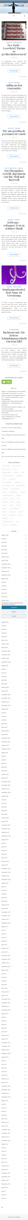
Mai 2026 (4, 546)
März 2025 (4, 596)
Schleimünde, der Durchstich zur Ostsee (12, 393)
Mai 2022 (4, 720)
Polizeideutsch (14, 508)
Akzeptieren (14, 607)
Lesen (18, 498)
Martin (3, 449)
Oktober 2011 (5, 1180)
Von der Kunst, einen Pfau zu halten (15, 456)
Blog (15, 469)
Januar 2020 (5, 821)
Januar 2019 (5, 865)
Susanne (4, 442)
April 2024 (4, 636)
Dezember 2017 (6, 912)
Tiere (17, 521)
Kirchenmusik (13, 492)
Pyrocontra (17, 42)
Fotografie (12, 479)
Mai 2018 (4, 894)
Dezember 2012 (6, 1129)
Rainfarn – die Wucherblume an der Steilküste (14, 391)
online (11, 505)
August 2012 (5, 1144)
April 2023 (4, 680)
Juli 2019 (4, 843)
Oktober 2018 (5, 876)
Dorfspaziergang (8, 475)
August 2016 (5, 970)
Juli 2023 (4, 669)
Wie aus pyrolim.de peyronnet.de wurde (14, 132)
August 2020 (5, 796)
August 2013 (5, 1100)
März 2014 (4, 1075)
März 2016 (4, 988)
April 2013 (4, 1115)
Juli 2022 (4, 712)
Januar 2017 (5, 952)
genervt (9, 287)
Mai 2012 (4, 1155)
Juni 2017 (4, 934)
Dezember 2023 (6, 651)
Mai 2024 (4, 633)
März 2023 (4, 683)
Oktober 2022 (5, 702)
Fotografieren (7, 482)
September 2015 (6, 1010)
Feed (15, 388)
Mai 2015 (4, 1024)
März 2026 (4, 553)
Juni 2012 (4, 1151)
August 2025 (5, 578)
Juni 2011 (4, 1195)
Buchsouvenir (14, 329)
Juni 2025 (4, 586)
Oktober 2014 (5, 1050)
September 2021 (6, 749)
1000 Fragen (6, 466)
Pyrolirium (14, 5)
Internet (5, 488)
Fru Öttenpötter (10, 168)
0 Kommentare (22, 122)
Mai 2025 (4, 589)
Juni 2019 (4, 847)
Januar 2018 (5, 908)
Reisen (21, 511)
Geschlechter (20, 485)
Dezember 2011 (6, 1173)
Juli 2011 (4, 1191)
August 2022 (5, 709)
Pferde (18, 505)
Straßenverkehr (8, 521)
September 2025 (6, 575)
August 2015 (5, 1013)
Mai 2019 (4, 850)
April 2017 (4, 941)
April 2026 (4, 549)
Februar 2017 (5, 948)
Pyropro (17, 82)
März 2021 (4, 770)
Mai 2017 (4, 937)
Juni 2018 (4, 890)
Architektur (16, 466)
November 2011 (6, 1176)
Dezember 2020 (6, 781)
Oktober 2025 (5, 571)
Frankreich (18, 482)
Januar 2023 (5, 691)
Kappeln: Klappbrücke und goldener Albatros (13, 395)
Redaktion (13, 511)
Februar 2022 (5, 731)
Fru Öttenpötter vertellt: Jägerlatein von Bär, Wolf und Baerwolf (14, 175)
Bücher (16, 472)
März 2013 (4, 1118)
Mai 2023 (4, 676)
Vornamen (13, 525)
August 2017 (5, 926)
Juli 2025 (4, 582)
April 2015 (4, 1028)
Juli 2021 (4, 756)
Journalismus (15, 488)
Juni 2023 (4, 673)
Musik (12, 502)
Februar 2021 (5, 774)
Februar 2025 (5, 600)
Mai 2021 (4, 763)
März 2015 (4, 1031)
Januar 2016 (5, 995)
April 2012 (4, 1158)
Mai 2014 (4, 1068)
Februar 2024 (5, 644)
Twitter (5, 525)
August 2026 (5, 535)
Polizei (5, 508)
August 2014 (5, 1057)
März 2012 (4, 1162)
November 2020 (6, 785)
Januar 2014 (5, 1082)
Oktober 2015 (5, 1006)
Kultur (5, 498)
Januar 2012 (5, 1169)
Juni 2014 (4, 1064)
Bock (3, 435)
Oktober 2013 (5, 1093)
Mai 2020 (4, 807)
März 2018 (4, 901)
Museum (5, 502)
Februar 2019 (5, 861)
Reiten (5, 515)
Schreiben (12, 515)
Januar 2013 (5, 1126)
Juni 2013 (4, 1108)
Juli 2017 (4, 930)
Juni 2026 (4, 542)
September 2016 (6, 966)
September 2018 (6, 879)
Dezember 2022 (6, 694)
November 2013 (6, 1089)
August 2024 (5, 622)
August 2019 (5, 839)
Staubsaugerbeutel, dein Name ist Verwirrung (14, 292)
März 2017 (4, 944)
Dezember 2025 (6, 564)
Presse (5, 511)
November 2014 (6, 1046)
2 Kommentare (22, 260)
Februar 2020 (5, 818)
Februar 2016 (5, 992)
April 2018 (4, 897)
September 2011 (6, 1184)
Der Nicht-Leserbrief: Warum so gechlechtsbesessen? (14, 49)
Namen (18, 502)
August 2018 (5, 883)
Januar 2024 (5, 647)
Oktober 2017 (5, 919)
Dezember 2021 (6, 738)
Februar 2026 (5, 557)
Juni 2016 (4, 977)
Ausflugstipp (7, 469)
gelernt (10, 219)
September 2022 (6, 705)
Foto (4, 479)
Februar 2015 (5, 1035)
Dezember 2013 (6, 1086)
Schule (20, 515)
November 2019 (6, 828)
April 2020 (4, 810)
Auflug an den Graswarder (14, 86)
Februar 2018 (5, 905)
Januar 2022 (5, 734)
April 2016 (4, 984)
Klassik (22, 492)
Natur (4, 505)
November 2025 (6, 567)
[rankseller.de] (14, 1207)
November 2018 (6, 872)
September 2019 (6, 836)
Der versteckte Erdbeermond (10, 415)
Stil (11, 518)
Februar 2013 (5, 1122)
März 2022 (4, 727)
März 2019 (4, 857)
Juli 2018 (4, 886)
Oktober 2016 (5, 963)
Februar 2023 (5, 687)
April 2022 (4, 723)
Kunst (12, 498)
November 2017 (6, 915)
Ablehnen (14, 611)
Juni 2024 (4, 629)
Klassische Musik (8, 495)
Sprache (5, 518)
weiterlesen (14, 71)
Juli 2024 (4, 625)
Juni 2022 (4, 716)
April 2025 (4, 593)
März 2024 (4, 640)
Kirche (5, 492)
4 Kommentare (22, 76)
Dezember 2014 (6, 1042)
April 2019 (4, 854)
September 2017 (6, 923)
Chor (22, 472)
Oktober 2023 (5, 658)
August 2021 (5, 752)
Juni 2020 (4, 803)
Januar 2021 (5, 778)
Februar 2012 (5, 1166)
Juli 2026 (4, 538)
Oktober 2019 (5, 832)
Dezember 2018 (6, 868)
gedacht (9, 42)
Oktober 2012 (5, 1137)
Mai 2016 (4, 981)
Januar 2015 (5, 1039)
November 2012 (6, 1133)
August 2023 (5, 665)
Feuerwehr (19, 475)
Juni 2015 (4, 1021)
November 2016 (6, 959)
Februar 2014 (5, 1079)
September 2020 (6, 792)
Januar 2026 (5, 560)
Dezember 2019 (6, 825)
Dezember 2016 (6, 955)
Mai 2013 (4, 1111)
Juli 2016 (4, 973)
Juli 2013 (4, 1104)
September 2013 (6, 1097)
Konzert (18, 495)
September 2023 (6, 662)
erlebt (10, 82)
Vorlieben (14, 616)
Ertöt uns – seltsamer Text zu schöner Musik (14, 225)
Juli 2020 (4, 799)
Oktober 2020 (5, 789)
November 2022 (6, 698)
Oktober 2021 (5, 745)
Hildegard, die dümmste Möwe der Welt (12, 401)
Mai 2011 (4, 1198)
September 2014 (6, 1053)
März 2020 (4, 814)
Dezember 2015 (6, 999)
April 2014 (4, 1071)
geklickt (11, 128)
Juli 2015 (4, 1017)
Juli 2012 (4, 1147)
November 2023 (6, 654)
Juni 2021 (4, 760)
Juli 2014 (4, 1060)
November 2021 (6, 741)
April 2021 (4, 767)
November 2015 (6, 1002)
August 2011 (5, 1187)
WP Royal (18, 1217)
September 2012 (6, 1140)
